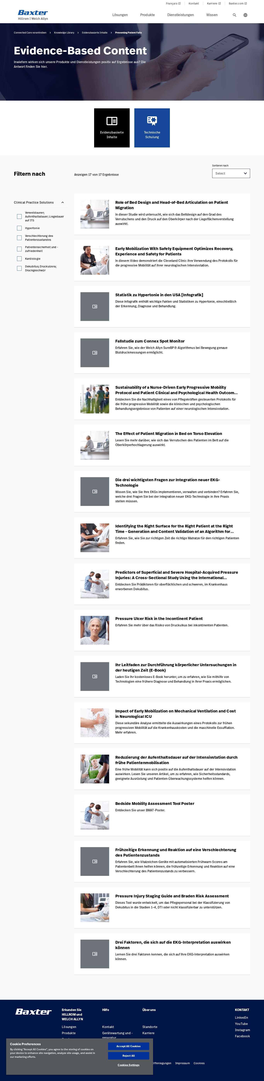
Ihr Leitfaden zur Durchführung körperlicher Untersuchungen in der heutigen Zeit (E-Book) (176, 667)
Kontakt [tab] (194, 3)
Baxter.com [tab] (238, 3)
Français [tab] (173, 3)
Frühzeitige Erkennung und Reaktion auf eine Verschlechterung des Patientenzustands (175, 852)
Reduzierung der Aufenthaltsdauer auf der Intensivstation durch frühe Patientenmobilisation (176, 760)
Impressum (182, 1063)
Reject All (129, 1055)
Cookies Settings (128, 1065)
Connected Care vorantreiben (30, 32)
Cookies (199, 1063)
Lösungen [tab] (120, 14)
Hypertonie (32, 228)
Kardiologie (33, 258)
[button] (245, 173)
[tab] (234, 15)
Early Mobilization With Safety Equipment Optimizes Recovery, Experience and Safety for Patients (174, 251)
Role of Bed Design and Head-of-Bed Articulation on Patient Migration (171, 205)
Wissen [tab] (212, 14)
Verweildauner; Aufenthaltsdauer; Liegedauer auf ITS (44, 216)
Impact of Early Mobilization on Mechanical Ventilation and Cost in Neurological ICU (175, 713)
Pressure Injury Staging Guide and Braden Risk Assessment (172, 896)
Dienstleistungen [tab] (180, 14)
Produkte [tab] (147, 14)
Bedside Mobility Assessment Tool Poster (154, 803)
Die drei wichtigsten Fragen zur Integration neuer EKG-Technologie (167, 482)
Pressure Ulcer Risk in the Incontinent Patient (159, 618)
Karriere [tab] (214, 3)
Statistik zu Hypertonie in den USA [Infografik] (159, 295)
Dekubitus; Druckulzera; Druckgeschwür (41, 268)
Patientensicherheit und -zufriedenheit (41, 249)
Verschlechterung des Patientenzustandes (39, 237)
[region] (79, 1056)
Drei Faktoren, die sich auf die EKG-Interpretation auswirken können (173, 945)
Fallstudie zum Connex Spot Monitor (150, 341)
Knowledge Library (64, 32)
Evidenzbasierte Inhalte (94, 32)
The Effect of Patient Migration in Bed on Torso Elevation (168, 433)
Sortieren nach (220, 165)
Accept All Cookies (129, 1046)
